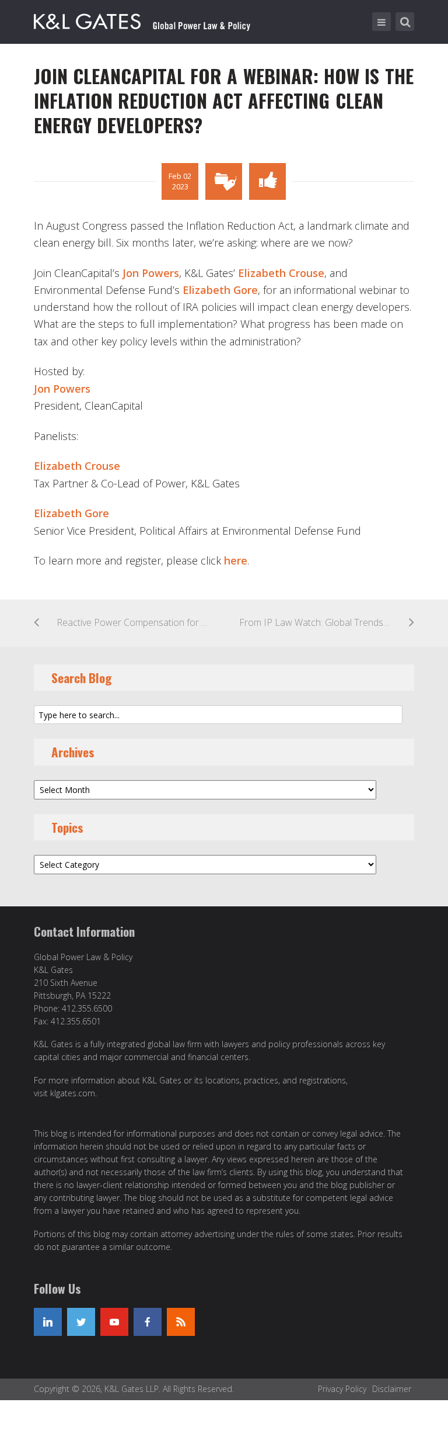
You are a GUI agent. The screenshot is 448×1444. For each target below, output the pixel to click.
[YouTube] (114, 1322)
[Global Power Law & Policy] (142, 19)
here (235, 560)
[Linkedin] (48, 1322)
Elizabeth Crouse (281, 273)
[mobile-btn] (381, 21)
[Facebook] (148, 1322)
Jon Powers (151, 273)
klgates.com (72, 1093)
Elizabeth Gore (220, 290)
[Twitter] (81, 1322)
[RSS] (181, 1322)
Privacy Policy (342, 1388)
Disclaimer (391, 1388)
